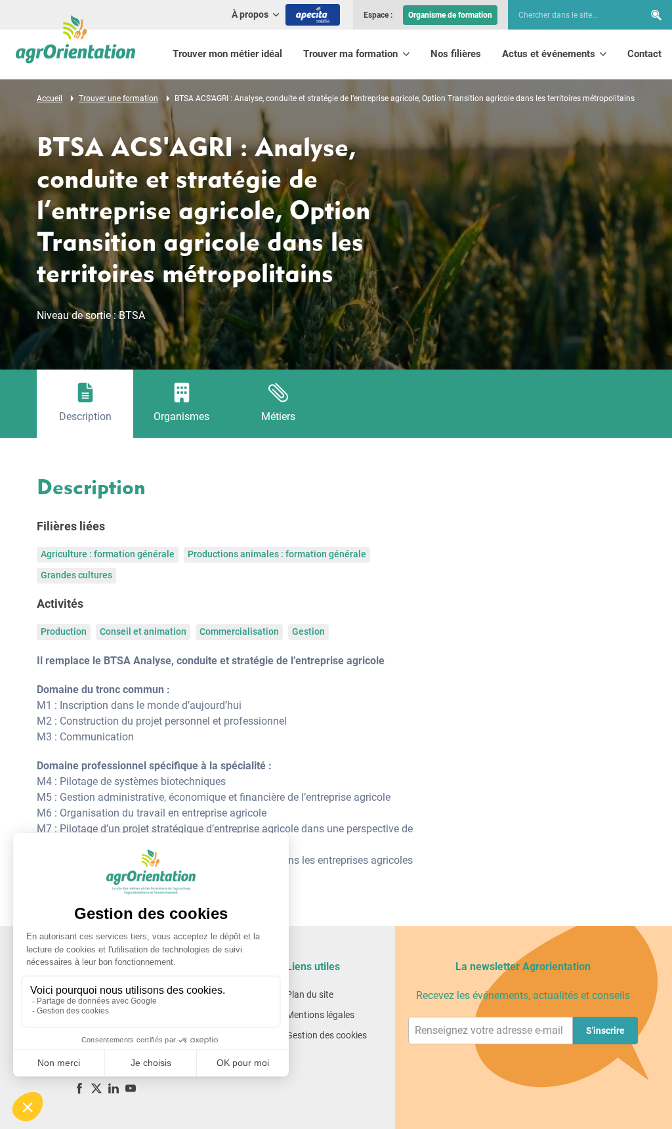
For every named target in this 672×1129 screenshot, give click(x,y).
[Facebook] (79, 1088)
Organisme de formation (450, 15)
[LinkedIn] (113, 1088)
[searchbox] (569, 15)
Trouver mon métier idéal (227, 54)
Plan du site (309, 994)
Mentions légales (320, 1015)
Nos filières (455, 54)
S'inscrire (605, 1030)
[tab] (85, 404)
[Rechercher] (656, 15)
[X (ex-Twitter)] (96, 1088)
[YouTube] (130, 1088)
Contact (644, 54)
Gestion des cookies (326, 1035)
